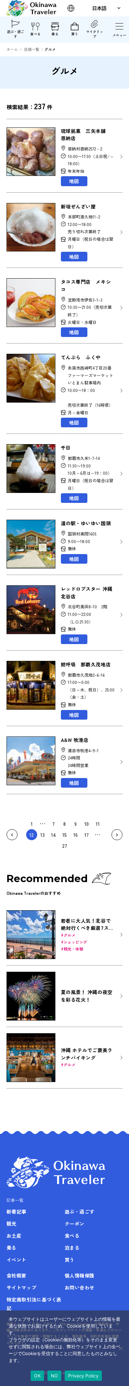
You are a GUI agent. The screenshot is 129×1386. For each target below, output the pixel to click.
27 (64, 845)
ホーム (12, 49)
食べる (35, 33)
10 (86, 823)
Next (116, 834)
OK (37, 1375)
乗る (55, 33)
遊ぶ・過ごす (15, 34)
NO (54, 1375)
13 (42, 834)
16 (75, 834)
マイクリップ (94, 34)
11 (98, 823)
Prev (12, 834)
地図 (74, 181)
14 (53, 834)
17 (86, 834)
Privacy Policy (83, 1375)
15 (64, 834)
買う (74, 33)
